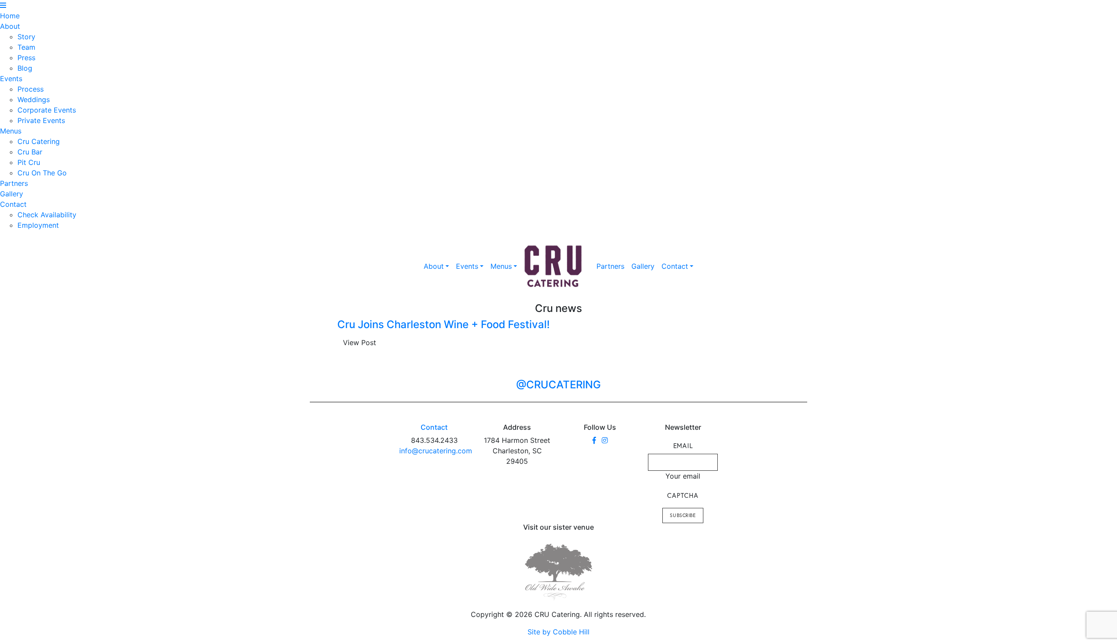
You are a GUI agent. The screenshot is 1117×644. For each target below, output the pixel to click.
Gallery (11, 193)
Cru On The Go (42, 172)
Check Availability (46, 214)
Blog (24, 68)
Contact (13, 204)
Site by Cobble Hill (558, 631)
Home (10, 15)
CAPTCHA (682, 495)
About (10, 26)
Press (26, 57)
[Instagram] (605, 440)
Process (30, 89)
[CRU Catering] (553, 266)
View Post (359, 342)
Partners (14, 183)
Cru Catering (38, 141)
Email (683, 445)
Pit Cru (28, 162)
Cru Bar (29, 151)
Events (11, 78)
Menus (10, 131)
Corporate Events (46, 110)
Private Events (41, 120)
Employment (38, 225)
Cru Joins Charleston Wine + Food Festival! (443, 324)
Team (26, 47)
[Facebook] (594, 440)
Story (26, 36)
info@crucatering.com (435, 450)
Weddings (33, 99)
